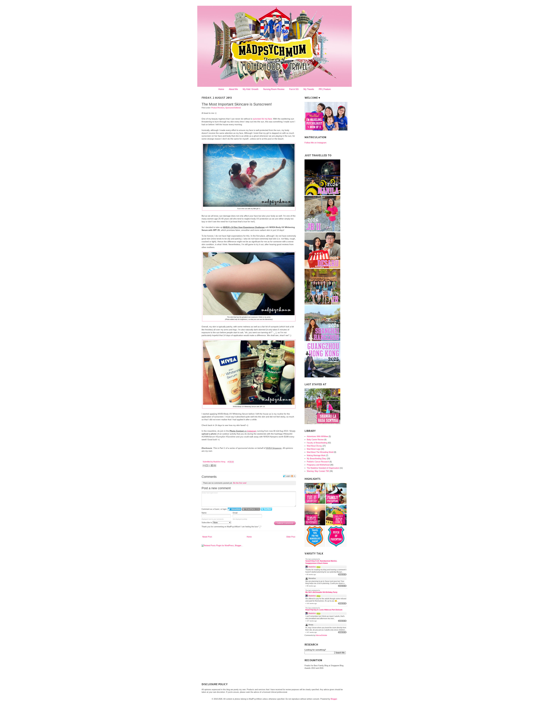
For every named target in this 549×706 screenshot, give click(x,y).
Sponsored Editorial (233, 108)
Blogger (334, 699)
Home (221, 89)
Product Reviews (217, 108)
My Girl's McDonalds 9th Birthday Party (321, 592)
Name (204, 513)
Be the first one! (239, 483)
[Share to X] (209, 465)
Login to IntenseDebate (234, 509)
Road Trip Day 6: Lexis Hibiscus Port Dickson (323, 610)
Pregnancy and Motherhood (318, 465)
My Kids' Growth (250, 89)
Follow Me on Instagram (315, 142)
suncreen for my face (262, 119)
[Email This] (204, 465)
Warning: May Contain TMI (318, 471)
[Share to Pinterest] (214, 465)
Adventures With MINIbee (317, 436)
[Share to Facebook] (212, 465)
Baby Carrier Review (315, 440)
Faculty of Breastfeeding (317, 443)
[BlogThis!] (206, 465)
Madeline (312, 567)
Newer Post (207, 537)
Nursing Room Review (273, 89)
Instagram (251, 431)
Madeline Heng (219, 462)
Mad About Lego (313, 449)
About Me (233, 89)
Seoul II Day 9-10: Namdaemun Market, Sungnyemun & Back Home (321, 562)
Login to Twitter (266, 509)
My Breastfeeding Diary (316, 458)
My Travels (309, 89)
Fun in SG (294, 89)
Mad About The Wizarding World (320, 452)
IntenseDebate (321, 635)
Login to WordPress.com (251, 509)
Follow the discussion (293, 476)
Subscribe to (207, 522)
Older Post (290, 537)
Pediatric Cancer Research (318, 462)
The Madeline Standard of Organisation (323, 468)
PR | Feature (325, 89)
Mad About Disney (314, 446)
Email (235, 513)
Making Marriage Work (316, 455)
